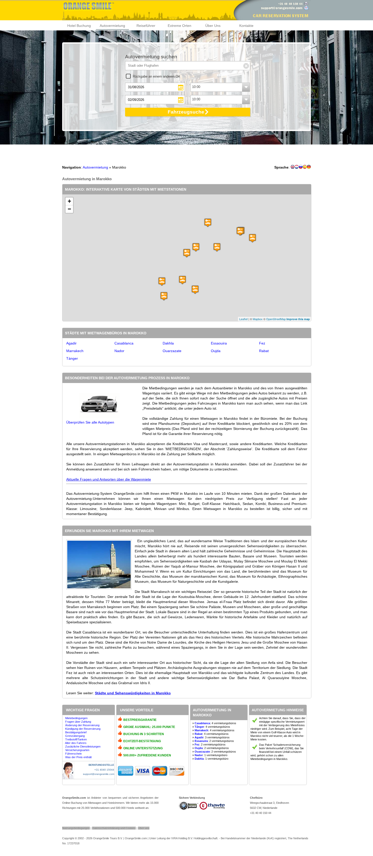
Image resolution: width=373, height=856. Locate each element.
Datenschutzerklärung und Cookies (114, 828)
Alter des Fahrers (76, 742)
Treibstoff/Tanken (76, 739)
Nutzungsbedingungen (76, 828)
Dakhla (168, 343)
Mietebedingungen (76, 718)
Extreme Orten (179, 26)
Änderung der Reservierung (82, 725)
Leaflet (243, 319)
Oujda (216, 351)
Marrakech (74, 351)
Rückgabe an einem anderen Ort (156, 76)
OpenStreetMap (276, 319)
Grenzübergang (75, 735)
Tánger (72, 358)
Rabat (264, 351)
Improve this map (298, 319)
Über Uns (213, 26)
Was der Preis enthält (78, 757)
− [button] (69, 209)
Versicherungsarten (77, 750)
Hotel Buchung (79, 26)
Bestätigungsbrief (76, 732)
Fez (262, 343)
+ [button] (69, 201)
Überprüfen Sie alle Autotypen (90, 422)
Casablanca (123, 343)
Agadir (71, 343)
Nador (119, 351)
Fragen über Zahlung (78, 721)
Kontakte (246, 26)
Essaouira (219, 343)
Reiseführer (146, 26)
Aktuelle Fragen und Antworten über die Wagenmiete (108, 479)
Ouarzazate (172, 351)
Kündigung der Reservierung (82, 728)
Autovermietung (112, 26)
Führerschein (73, 753)
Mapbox (258, 319)
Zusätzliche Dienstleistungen (82, 746)
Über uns (143, 828)
